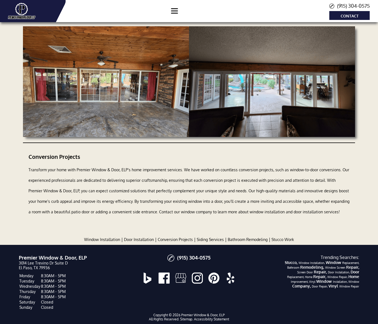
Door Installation (139, 239)
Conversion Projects (175, 239)
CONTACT (350, 16)
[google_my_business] (180, 278)
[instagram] (197, 278)
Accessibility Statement (211, 319)
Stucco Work (282, 239)
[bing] (147, 278)
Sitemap (186, 319)
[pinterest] (213, 278)
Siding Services (210, 239)
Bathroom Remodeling (248, 239)
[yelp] (230, 278)
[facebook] (164, 278)
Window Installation (102, 239)
